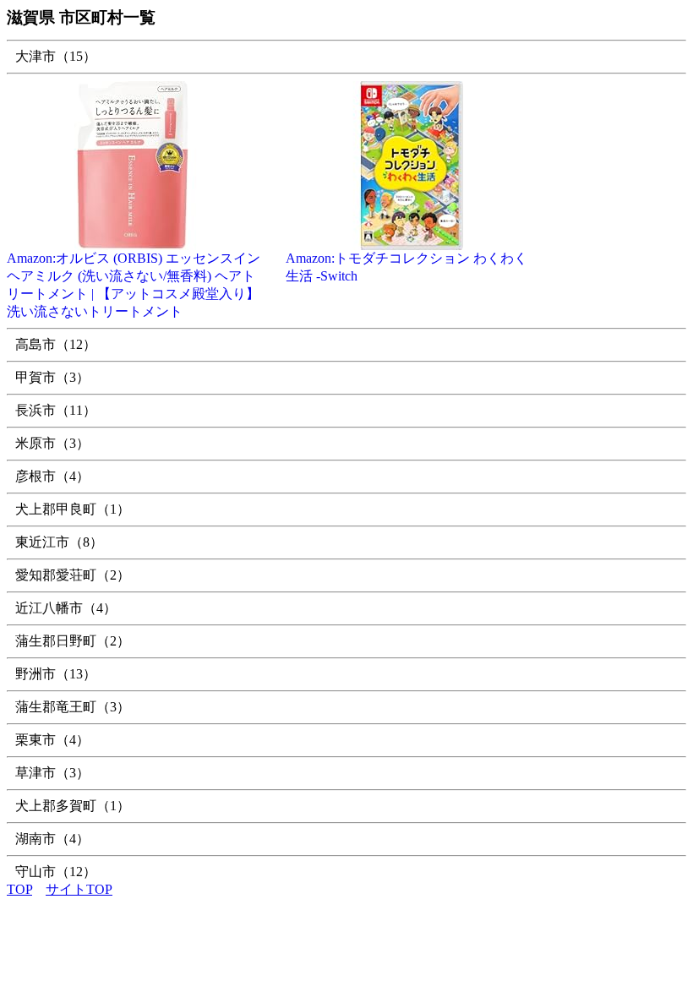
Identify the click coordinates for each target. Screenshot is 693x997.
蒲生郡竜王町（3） (72, 707)
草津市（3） (52, 772)
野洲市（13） (55, 674)
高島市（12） (55, 344)
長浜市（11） (55, 410)
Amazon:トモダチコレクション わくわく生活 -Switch (406, 267)
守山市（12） (55, 871)
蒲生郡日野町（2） (72, 641)
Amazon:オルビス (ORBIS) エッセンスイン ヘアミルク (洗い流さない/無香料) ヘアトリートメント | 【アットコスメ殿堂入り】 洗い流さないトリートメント (133, 285)
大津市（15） (55, 56)
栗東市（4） (52, 740)
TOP (19, 889)
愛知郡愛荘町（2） (72, 575)
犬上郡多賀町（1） (72, 805)
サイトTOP (79, 889)
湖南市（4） (52, 838)
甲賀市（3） (52, 377)
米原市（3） (52, 443)
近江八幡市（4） (66, 608)
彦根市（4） (52, 476)
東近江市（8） (59, 542)
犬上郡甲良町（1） (72, 509)
